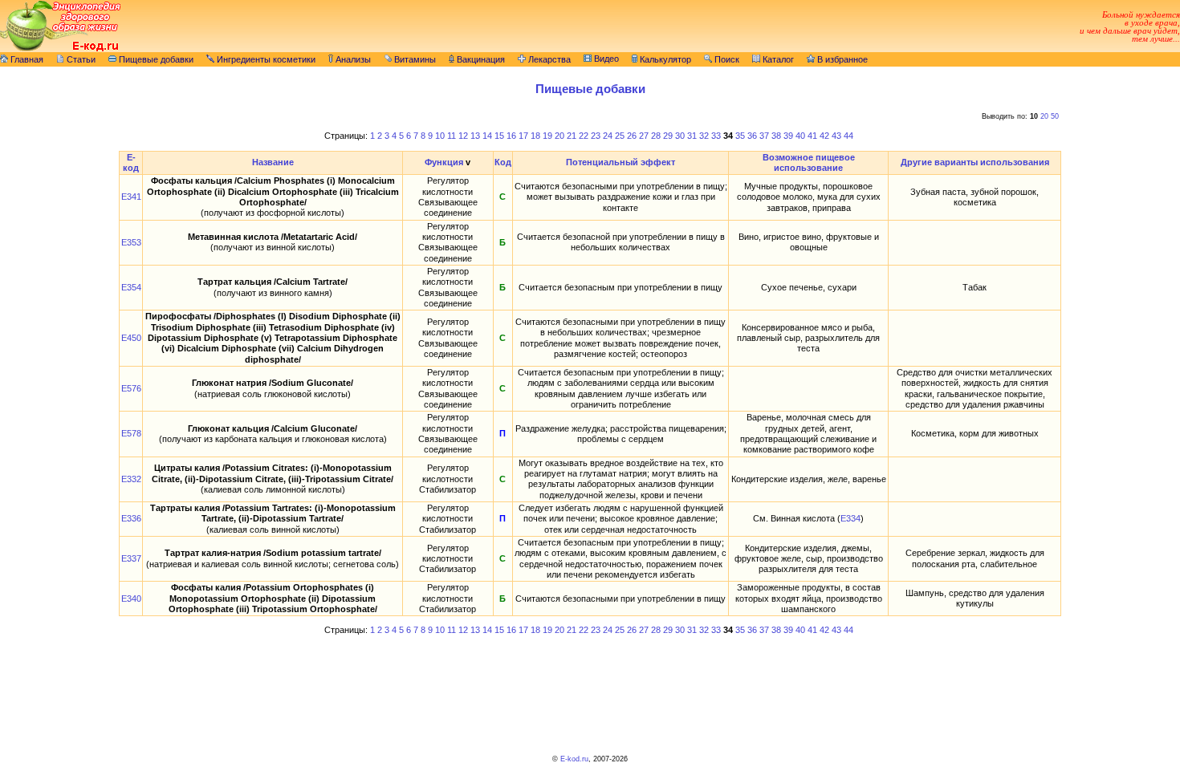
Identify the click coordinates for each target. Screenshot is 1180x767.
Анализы (352, 59)
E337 (131, 558)
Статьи (80, 59)
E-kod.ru (574, 759)
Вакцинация (479, 59)
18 (535, 135)
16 (511, 135)
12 (463, 135)
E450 (131, 338)
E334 (850, 518)
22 (583, 135)
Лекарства (548, 59)
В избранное (841, 59)
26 (632, 135)
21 (571, 135)
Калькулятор (664, 59)
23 (595, 135)
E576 (131, 388)
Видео (605, 58)
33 (716, 135)
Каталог (777, 59)
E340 (131, 598)
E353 (131, 242)
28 (656, 135)
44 (848, 135)
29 (668, 135)
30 (680, 135)
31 (692, 135)
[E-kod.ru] (60, 49)
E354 (131, 287)
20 (1044, 116)
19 (547, 135)
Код (502, 162)
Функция (444, 162)
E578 (131, 433)
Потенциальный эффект (620, 162)
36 (752, 135)
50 (1055, 116)
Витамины (414, 59)
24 (607, 135)
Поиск (725, 59)
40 (800, 135)
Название (273, 162)
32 (704, 135)
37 (764, 135)
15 (499, 135)
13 (475, 135)
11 (451, 135)
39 (788, 135)
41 (812, 135)
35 (740, 135)
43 (836, 135)
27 (644, 135)
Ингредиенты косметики (264, 59)
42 (824, 135)
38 (776, 135)
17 (523, 135)
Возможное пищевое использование (809, 162)
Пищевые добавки (154, 59)
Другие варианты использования (975, 162)
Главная (25, 59)
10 (440, 135)
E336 (131, 518)
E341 (131, 196)
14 (487, 135)
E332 (131, 479)
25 (620, 135)
